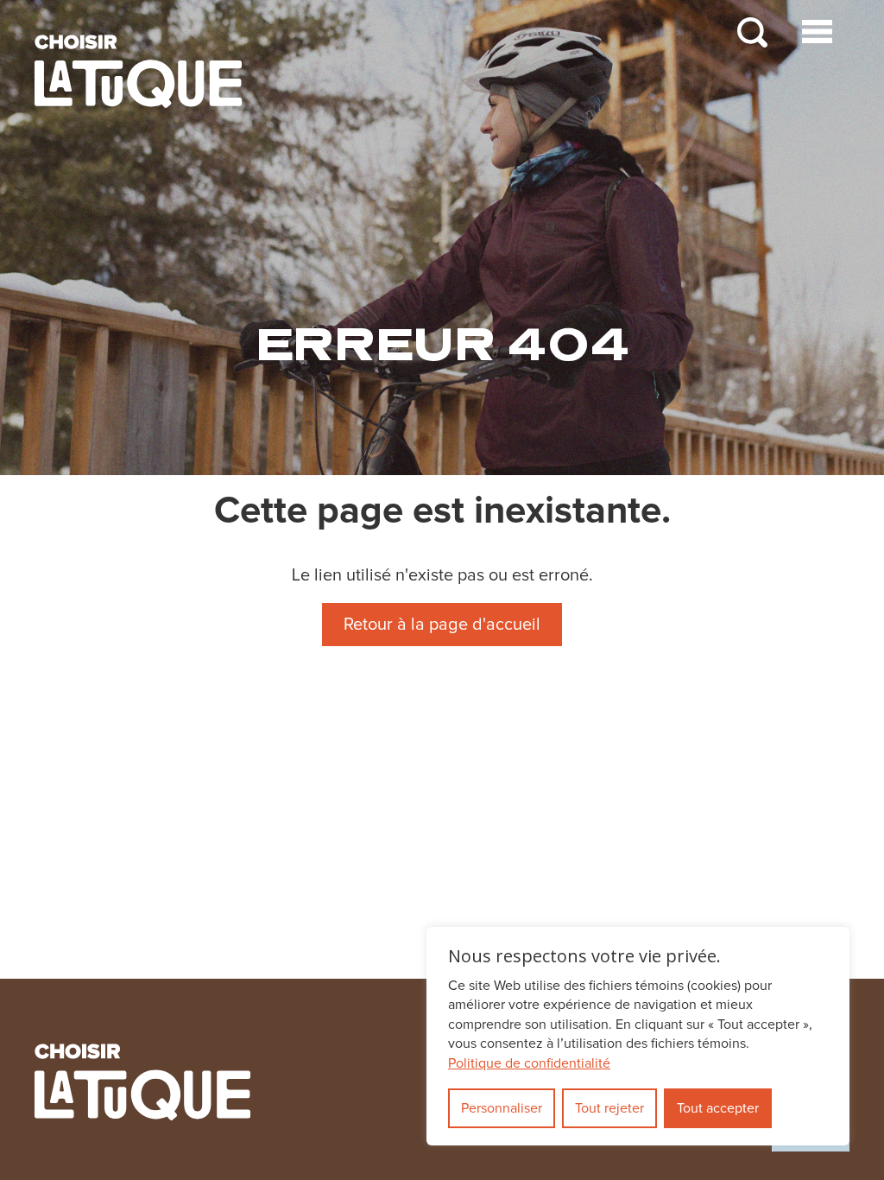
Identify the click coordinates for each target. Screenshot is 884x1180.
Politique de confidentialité (529, 1063)
